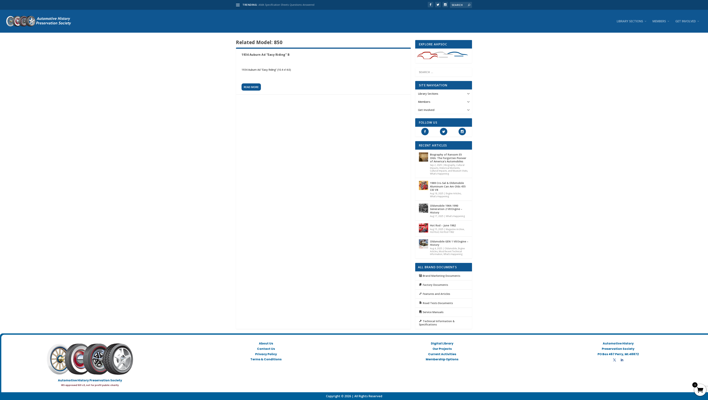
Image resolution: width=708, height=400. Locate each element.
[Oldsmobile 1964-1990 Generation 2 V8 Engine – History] (423, 208)
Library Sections (630, 21)
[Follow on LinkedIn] (622, 360)
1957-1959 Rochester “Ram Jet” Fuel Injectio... (285, 4)
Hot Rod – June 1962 (443, 225)
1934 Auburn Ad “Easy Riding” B (265, 55)
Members (659, 21)
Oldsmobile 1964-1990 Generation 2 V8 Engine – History (446, 209)
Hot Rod (434, 232)
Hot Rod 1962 (447, 232)
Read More (251, 87)
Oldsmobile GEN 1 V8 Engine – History (449, 243)
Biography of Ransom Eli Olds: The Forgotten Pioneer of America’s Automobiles (448, 158)
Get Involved (685, 21)
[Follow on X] (614, 360)
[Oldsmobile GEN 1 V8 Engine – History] (423, 244)
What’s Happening (439, 173)
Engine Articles (453, 193)
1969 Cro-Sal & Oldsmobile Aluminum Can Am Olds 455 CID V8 (448, 186)
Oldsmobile (451, 248)
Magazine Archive (455, 229)
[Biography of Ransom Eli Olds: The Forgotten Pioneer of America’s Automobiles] (423, 157)
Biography (449, 165)
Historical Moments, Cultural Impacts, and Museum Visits (448, 169)
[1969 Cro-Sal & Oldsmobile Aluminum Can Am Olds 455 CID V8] (423, 185)
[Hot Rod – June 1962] (423, 227)
